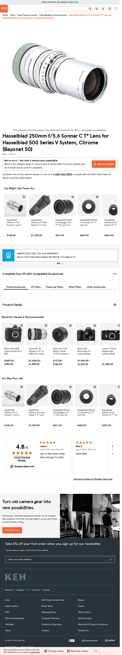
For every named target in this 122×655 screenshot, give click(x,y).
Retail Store (47, 606)
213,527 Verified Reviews (23, 459)
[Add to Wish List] (23, 196)
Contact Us (83, 630)
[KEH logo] (15, 577)
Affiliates (9, 624)
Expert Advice (11, 606)
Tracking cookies (56, 651)
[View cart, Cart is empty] (109, 8)
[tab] (16, 286)
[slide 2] (62, 263)
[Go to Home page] (4, 8)
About (8, 630)
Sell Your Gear (12, 530)
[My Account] (103, 8)
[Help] (96, 8)
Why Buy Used (84, 618)
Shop (12, 15)
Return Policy (84, 612)
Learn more (35, 652)
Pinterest (36, 590)
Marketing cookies (79, 651)
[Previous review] (3, 454)
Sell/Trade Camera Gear (53, 600)
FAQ (7, 612)
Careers (45, 630)
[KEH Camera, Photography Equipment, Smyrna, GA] (71, 640)
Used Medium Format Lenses (53, 15)
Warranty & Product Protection (93, 624)
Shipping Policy (49, 612)
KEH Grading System (14, 618)
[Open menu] (115, 8)
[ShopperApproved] (90, 640)
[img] (22, 453)
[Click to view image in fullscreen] (59, 74)
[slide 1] (58, 263)
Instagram (20, 590)
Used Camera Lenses (27, 15)
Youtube (46, 590)
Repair (81, 600)
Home (5, 15)
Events (81, 606)
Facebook (9, 590)
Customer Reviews (50, 618)
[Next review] (116, 454)
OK (95, 651)
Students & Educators (52, 624)
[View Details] (15, 211)
